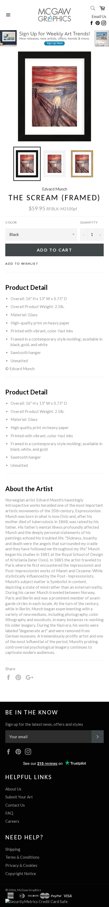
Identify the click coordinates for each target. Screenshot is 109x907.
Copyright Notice (20, 873)
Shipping (12, 849)
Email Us (99, 16)
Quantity (89, 222)
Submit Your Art (19, 796)
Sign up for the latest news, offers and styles (44, 724)
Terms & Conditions (22, 857)
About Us (13, 789)
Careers (12, 821)
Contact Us (15, 805)
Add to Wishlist (21, 263)
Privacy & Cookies (21, 865)
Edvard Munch (54, 189)
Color (11, 222)
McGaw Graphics (29, 890)
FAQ (9, 813)
